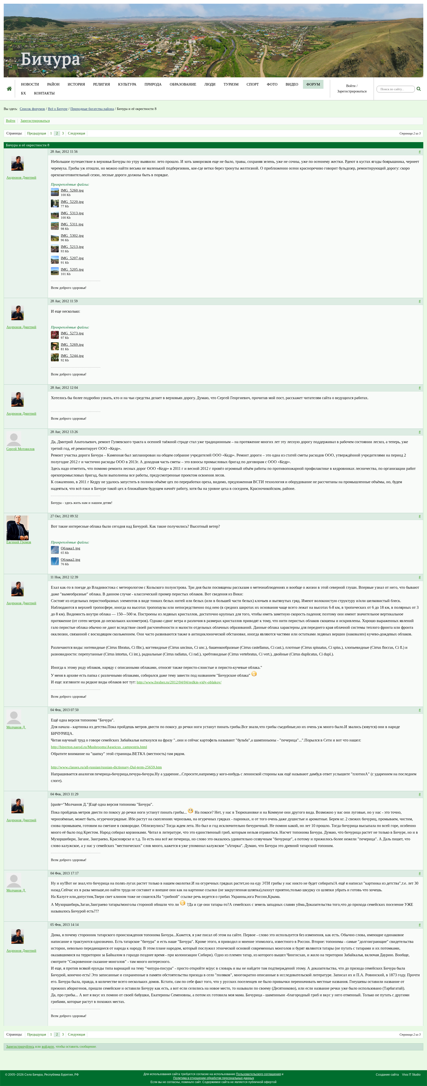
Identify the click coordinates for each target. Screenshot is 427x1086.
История (76, 84)
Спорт (253, 84)
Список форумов (32, 109)
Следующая (76, 133)
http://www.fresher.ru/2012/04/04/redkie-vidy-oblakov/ (179, 682)
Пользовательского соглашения (258, 1074)
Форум (313, 84)
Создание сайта (387, 1074)
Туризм (231, 84)
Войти (351, 86)
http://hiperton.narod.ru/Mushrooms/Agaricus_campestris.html (99, 747)
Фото (272, 84)
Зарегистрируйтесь (20, 1046)
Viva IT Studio (411, 1074)
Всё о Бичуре (57, 109)
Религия (101, 84)
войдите (48, 1046)
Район (53, 84)
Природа (153, 84)
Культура (127, 84)
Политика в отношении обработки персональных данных (213, 1078)
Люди (209, 84)
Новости (30, 84)
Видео (292, 84)
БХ (23, 93)
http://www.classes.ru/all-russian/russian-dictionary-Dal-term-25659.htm (106, 767)
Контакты (44, 93)
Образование (183, 84)
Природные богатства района (92, 109)
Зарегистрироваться (351, 91)
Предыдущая (36, 133)
